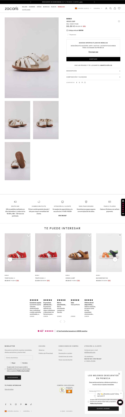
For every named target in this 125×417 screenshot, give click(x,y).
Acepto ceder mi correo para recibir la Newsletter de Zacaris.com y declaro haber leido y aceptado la (104, 401)
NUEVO (53, 6)
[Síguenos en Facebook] (6, 404)
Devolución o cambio (65, 353)
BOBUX (69, 19)
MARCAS (46, 6)
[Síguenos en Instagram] (16, 404)
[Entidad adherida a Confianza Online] (65, 390)
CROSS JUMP (70, 278)
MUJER (24, 6)
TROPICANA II (10, 278)
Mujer (13, 363)
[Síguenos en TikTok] (31, 404)
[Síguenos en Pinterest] (21, 404)
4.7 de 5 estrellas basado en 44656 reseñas (72, 331)
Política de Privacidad (46, 353)
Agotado (93, 59)
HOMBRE (32, 6)
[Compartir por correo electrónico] (85, 82)
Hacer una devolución (65, 360)
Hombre (25, 363)
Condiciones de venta (65, 356)
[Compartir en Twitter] (79, 82)
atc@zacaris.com (89, 352)
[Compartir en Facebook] (76, 82)
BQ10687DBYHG (102, 278)
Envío (60, 350)
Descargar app (93, 52)
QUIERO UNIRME (103, 408)
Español (97, 8)
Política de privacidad (96, 403)
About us (41, 350)
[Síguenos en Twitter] (11, 404)
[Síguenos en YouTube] (26, 404)
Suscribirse (13, 377)
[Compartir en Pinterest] (82, 82)
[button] (61, 321)
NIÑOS (39, 6)
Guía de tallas (9, 389)
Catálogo (26, 10)
